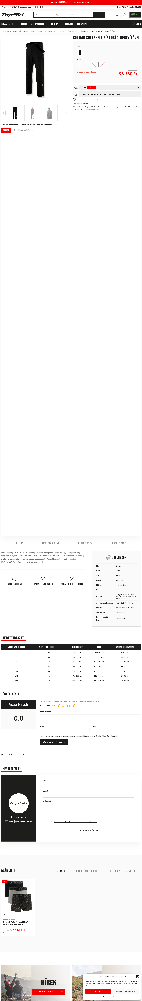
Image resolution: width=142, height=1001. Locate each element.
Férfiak (118, 570)
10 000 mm (120, 612)
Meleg (118, 603)
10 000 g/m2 (121, 618)
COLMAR (92, 107)
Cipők (14, 24)
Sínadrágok (72, 31)
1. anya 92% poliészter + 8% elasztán (125, 595)
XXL (124, 585)
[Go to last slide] (3, 113)
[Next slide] (67, 113)
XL (121, 585)
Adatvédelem (117, 997)
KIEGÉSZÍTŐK (56, 24)
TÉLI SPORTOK (26, 24)
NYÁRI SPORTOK (41, 24)
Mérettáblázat (50, 543)
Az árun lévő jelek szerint (125, 607)
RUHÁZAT (4, 24)
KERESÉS (99, 15)
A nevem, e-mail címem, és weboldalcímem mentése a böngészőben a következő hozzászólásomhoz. (80, 736)
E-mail (94, 726)
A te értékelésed (48, 705)
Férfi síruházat (113, 107)
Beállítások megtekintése (125, 991)
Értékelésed (46, 712)
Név (42, 726)
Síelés (118, 580)
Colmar (118, 566)
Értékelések (85, 543)
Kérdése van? (118, 543)
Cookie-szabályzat (106, 997)
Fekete (118, 575)
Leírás (19, 543)
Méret (79, 59)
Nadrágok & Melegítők (55, 31)
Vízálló (131, 603)
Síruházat (97, 109)
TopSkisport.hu (8, 31)
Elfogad (98, 991)
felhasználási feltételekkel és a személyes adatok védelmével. (75, 822)
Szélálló (124, 603)
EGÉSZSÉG (69, 24)
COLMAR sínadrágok (102, 107)
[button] (137, 976)
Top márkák (82, 24)
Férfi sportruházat (34, 31)
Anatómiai (119, 590)
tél (122, 580)
